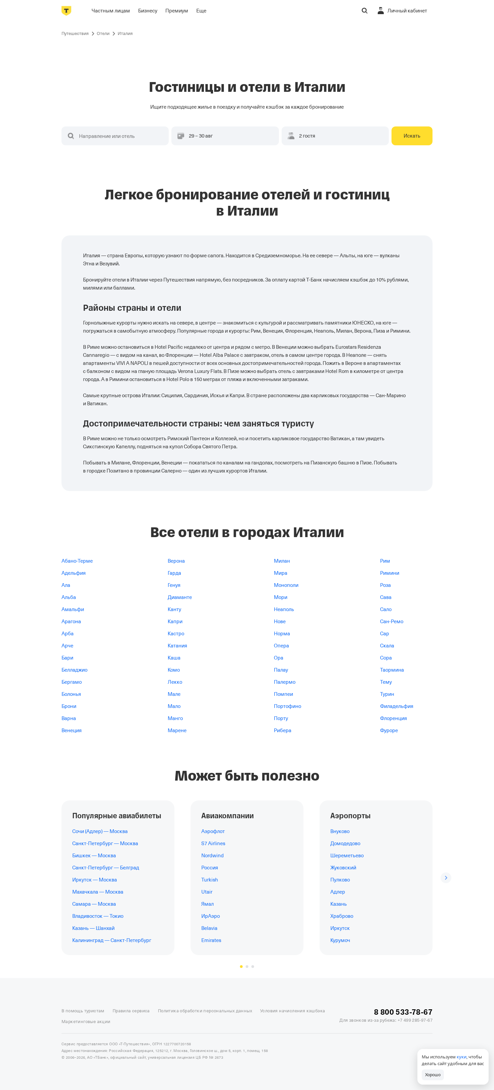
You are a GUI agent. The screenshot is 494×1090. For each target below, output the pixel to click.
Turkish (209, 879)
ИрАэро (210, 916)
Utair (206, 892)
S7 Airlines (213, 843)
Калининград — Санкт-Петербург (111, 940)
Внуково (339, 831)
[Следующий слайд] (446, 877)
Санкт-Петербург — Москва (105, 843)
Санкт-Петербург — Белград (105, 867)
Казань (338, 904)
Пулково (340, 879)
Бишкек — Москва (94, 855)
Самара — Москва (94, 904)
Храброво (341, 916)
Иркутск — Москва (94, 879)
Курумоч (340, 940)
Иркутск (340, 928)
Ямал (207, 904)
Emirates (211, 940)
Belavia (209, 928)
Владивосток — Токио (97, 916)
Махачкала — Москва (97, 892)
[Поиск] (364, 10)
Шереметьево (347, 855)
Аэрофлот (213, 831)
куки (461, 1057)
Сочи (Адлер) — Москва (100, 831)
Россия (209, 867)
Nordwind (212, 855)
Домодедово (345, 843)
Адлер (337, 892)
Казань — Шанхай (93, 928)
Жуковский (343, 867)
